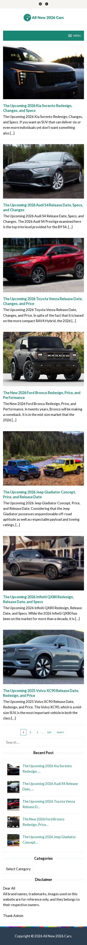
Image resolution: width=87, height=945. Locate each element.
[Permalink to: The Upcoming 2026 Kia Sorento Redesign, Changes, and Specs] (43, 73)
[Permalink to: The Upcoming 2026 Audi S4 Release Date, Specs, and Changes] (43, 173)
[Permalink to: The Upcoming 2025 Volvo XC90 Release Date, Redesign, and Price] (43, 658)
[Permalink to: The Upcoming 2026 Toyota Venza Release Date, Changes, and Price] (43, 267)
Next (59, 732)
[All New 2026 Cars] (43, 17)
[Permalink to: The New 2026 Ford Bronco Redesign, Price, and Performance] (43, 360)
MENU (77, 35)
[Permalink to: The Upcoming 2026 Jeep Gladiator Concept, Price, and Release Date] (43, 460)
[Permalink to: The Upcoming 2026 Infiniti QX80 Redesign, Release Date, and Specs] (43, 565)
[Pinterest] (40, 4)
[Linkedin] (47, 4)
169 (49, 732)
